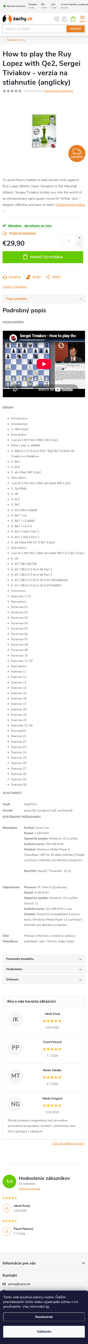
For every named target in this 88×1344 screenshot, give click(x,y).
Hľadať (75, 29)
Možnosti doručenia (22, 233)
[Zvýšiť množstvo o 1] (79, 238)
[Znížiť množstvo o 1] (79, 244)
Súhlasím (44, 1331)
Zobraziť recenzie (29, 1189)
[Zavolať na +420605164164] (56, 19)
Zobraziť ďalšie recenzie (67, 1144)
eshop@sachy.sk (19, 1284)
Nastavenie (44, 1316)
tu (47, 1306)
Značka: (14, 287)
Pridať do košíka (46, 257)
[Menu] (82, 18)
